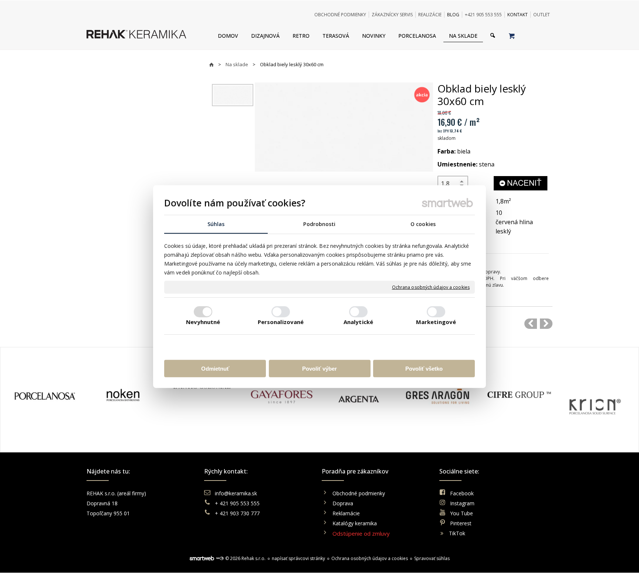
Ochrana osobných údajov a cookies (431, 287)
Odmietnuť (215, 368)
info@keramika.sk (236, 493)
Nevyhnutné (203, 321)
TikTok (457, 533)
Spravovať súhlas (432, 558)
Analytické (358, 321)
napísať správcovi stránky (298, 558)
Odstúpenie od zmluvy (361, 533)
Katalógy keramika (354, 523)
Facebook (462, 493)
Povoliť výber (319, 368)
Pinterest (460, 523)
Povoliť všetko (424, 368)
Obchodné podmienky (358, 493)
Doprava (342, 503)
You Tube (461, 513)
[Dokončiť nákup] (511, 35)
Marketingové (436, 321)
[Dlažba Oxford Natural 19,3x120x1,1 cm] (546, 323)
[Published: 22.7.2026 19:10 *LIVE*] (219, 558)
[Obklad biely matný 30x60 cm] (530, 323)
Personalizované (281, 321)
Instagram (462, 503)
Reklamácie (346, 513)
